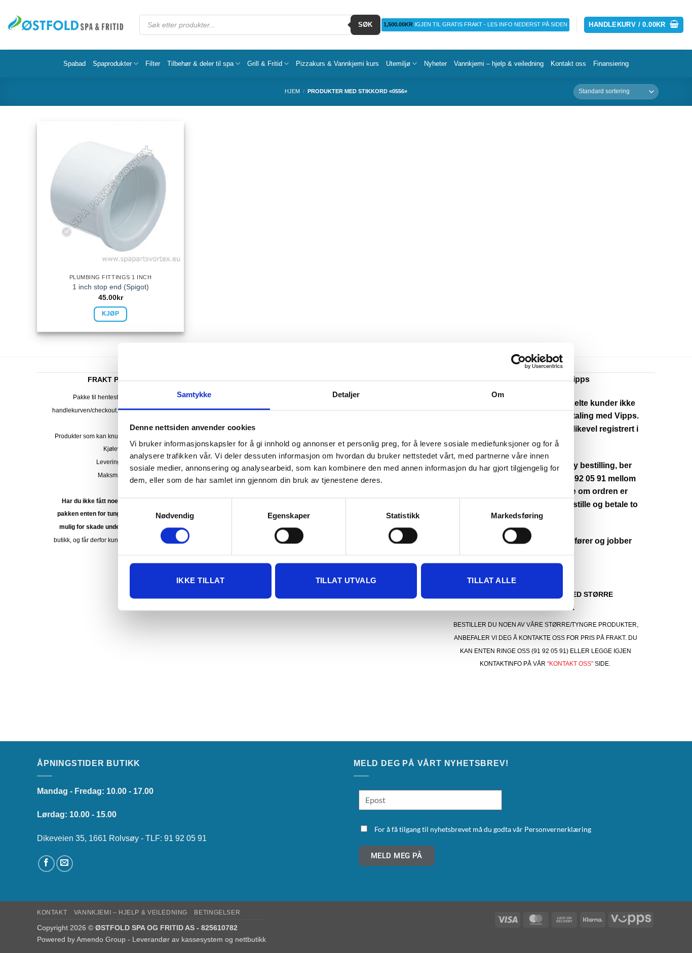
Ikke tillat (200, 581)
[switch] (289, 535)
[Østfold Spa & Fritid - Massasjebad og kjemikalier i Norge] (66, 24)
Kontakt (52, 912)
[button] (633, 25)
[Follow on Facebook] (46, 863)
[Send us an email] (64, 863)
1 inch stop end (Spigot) (110, 287)
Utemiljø (398, 63)
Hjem (292, 91)
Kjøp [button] (110, 314)
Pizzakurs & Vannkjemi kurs (337, 63)
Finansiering (611, 63)
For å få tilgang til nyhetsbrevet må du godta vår (482, 829)
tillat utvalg (346, 581)
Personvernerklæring (557, 829)
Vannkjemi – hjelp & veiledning (499, 63)
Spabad (74, 63)
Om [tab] (497, 394)
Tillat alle (491, 581)
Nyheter (435, 63)
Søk (365, 24)
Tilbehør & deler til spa (200, 63)
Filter (152, 63)
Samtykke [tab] (194, 394)
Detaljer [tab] (346, 394)
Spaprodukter (112, 63)
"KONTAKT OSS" (570, 663)
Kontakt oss (568, 63)
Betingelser (217, 912)
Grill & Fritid (264, 63)
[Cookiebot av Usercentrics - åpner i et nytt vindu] (518, 361)
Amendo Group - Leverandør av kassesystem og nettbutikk (171, 939)
